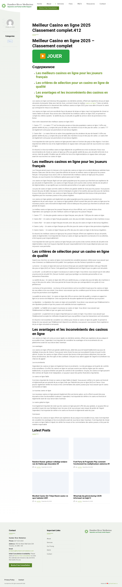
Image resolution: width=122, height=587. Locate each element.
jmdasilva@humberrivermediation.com (21, 551)
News (10, 41)
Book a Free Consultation (48, 8)
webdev (39, 467)
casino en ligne (90, 103)
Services (60, 4)
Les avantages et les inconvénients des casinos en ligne (72, 94)
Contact (103, 4)
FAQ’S (79, 4)
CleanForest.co (114, 583)
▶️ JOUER (51, 56)
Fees (71, 4)
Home (39, 4)
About (49, 4)
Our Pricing (50, 546)
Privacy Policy (9, 580)
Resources (91, 4)
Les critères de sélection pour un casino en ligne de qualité (72, 85)
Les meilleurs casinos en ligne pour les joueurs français (69, 75)
